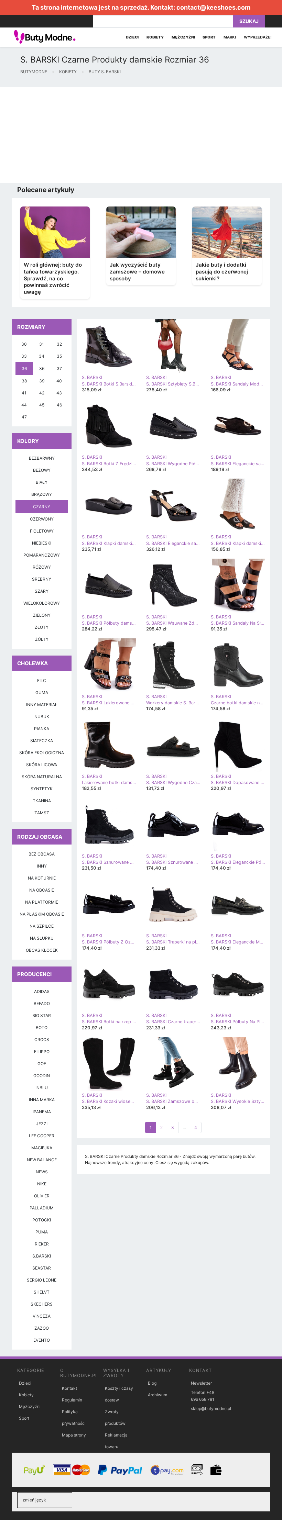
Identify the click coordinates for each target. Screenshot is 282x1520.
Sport (24, 1418)
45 (41, 404)
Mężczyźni (30, 1406)
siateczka (41, 740)
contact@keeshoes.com (213, 7)
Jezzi (41, 1123)
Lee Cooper (41, 1135)
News (42, 1171)
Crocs (41, 1039)
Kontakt (69, 1388)
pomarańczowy (41, 555)
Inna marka (42, 1099)
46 (59, 404)
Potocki (41, 1219)
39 (41, 380)
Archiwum (157, 1394)
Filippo (42, 1051)
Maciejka (41, 1147)
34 (41, 356)
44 (24, 404)
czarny (41, 506)
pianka (41, 728)
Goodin (41, 1075)
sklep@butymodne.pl (211, 1408)
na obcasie (41, 890)
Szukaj (249, 21)
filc (41, 680)
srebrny (41, 579)
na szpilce (42, 926)
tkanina (42, 800)
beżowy (42, 470)
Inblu (41, 1087)
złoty (41, 627)
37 (59, 368)
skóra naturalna (42, 776)
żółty (41, 639)
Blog (152, 1383)
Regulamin (72, 1399)
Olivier (42, 1195)
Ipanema (42, 1111)
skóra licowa (41, 764)
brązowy (41, 494)
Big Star (41, 1015)
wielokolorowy (41, 603)
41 (24, 392)
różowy (42, 567)
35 (59, 356)
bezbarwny (42, 458)
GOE (41, 1063)
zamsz (41, 812)
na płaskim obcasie (42, 914)
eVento (41, 1340)
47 (24, 417)
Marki (230, 37)
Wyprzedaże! (258, 37)
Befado (42, 1003)
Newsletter (201, 1383)
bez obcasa (42, 854)
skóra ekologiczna (41, 752)
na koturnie (42, 878)
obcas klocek (42, 950)
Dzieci (25, 1383)
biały (41, 482)
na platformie (41, 902)
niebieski (41, 543)
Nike (41, 1183)
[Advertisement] (141, 135)
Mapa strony (74, 1435)
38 (24, 380)
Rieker (42, 1244)
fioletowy (42, 531)
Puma (41, 1231)
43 (59, 392)
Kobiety (26, 1394)
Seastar (41, 1268)
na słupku (42, 938)
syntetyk (42, 788)
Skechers (42, 1304)
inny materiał (41, 704)
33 (24, 356)
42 (41, 392)
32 (59, 344)
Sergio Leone (41, 1280)
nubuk (41, 716)
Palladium (42, 1207)
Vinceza (42, 1316)
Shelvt (42, 1292)
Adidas (42, 991)
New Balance (42, 1159)
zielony (42, 615)
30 (24, 344)
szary (41, 591)
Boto (41, 1027)
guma (41, 692)
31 (41, 344)
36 (24, 368)
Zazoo (41, 1328)
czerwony (42, 519)
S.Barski (41, 1256)
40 (59, 380)
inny (42, 866)
